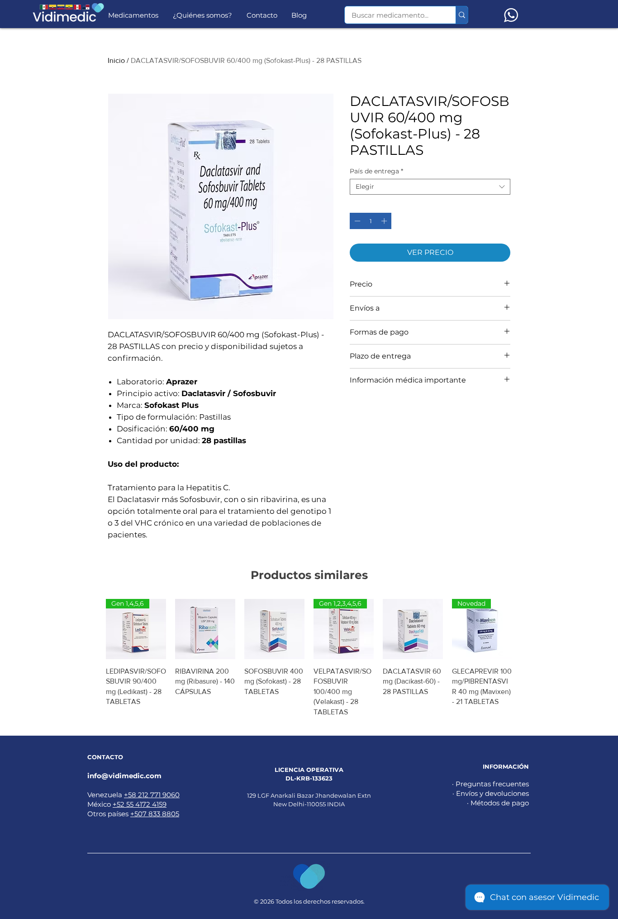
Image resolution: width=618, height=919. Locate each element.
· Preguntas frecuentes (490, 784)
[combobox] (430, 187)
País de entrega (376, 171)
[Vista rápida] (205, 629)
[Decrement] (356, 221)
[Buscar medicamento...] (462, 15)
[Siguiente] (525, 628)
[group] (309, 658)
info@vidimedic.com (124, 775)
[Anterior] (92, 628)
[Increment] (385, 221)
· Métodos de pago (498, 803)
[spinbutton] (371, 221)
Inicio (116, 60)
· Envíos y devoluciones (490, 793)
